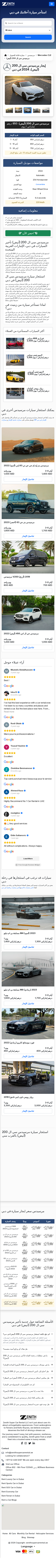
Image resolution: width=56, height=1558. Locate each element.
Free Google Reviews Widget (29, 865)
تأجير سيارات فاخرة (27, 888)
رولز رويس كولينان (35, 388)
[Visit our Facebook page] (22, 1443)
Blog (24, 1537)
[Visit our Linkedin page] (34, 1443)
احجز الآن (28, 233)
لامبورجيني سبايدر (34, 355)
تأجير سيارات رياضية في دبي (11, 888)
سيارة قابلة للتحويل (17, 55)
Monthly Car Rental (26, 1533)
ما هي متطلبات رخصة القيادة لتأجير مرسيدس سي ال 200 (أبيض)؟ (25, 1356)
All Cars (12, 1533)
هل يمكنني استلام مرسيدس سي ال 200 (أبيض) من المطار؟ (26, 1378)
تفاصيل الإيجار (28, 479)
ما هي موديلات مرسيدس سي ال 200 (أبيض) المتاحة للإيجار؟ (26, 1365)
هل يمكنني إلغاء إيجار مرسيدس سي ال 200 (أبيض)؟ (23, 1398)
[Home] (5, 55)
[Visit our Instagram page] (25, 1443)
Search (28, 37)
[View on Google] (6, 671)
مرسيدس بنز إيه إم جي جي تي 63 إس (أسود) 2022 (10, 1276)
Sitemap (30, 1537)
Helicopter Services (45, 1533)
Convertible (40, 184)
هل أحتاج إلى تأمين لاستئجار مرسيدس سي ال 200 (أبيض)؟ (26, 1371)
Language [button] (27, 1546)
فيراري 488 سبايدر (35, 338)
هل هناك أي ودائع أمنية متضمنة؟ (15, 1349)
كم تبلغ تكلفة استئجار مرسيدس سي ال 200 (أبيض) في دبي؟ (26, 1334)
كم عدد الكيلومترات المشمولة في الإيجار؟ (19, 1384)
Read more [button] (9, 711)
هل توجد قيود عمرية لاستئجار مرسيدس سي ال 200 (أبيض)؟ (26, 1404)
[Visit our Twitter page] (29, 1443)
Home (5, 1533)
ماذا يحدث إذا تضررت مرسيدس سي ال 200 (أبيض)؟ (23, 1391)
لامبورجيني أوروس (36, 371)
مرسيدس (31, 55)
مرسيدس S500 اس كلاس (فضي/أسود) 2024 (10, 1286)
